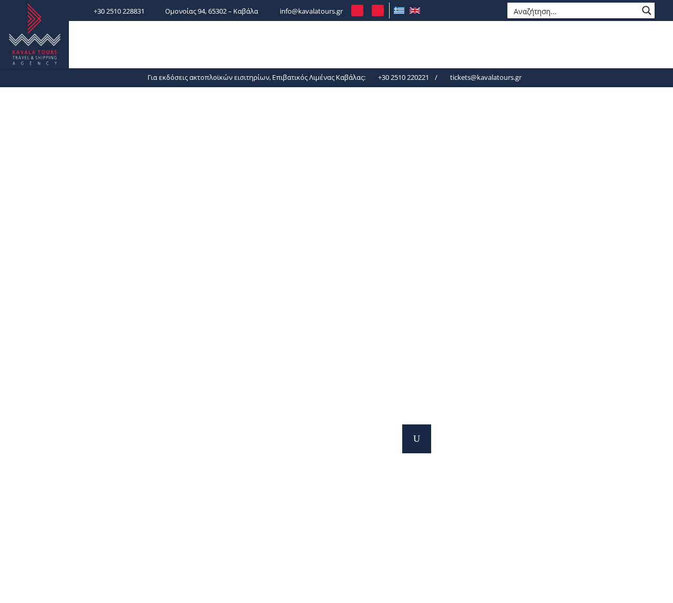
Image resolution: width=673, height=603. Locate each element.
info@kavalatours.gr (311, 11)
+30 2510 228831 (119, 11)
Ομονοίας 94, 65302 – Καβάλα (211, 11)
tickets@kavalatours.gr (485, 77)
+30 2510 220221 (402, 77)
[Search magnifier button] (646, 10)
